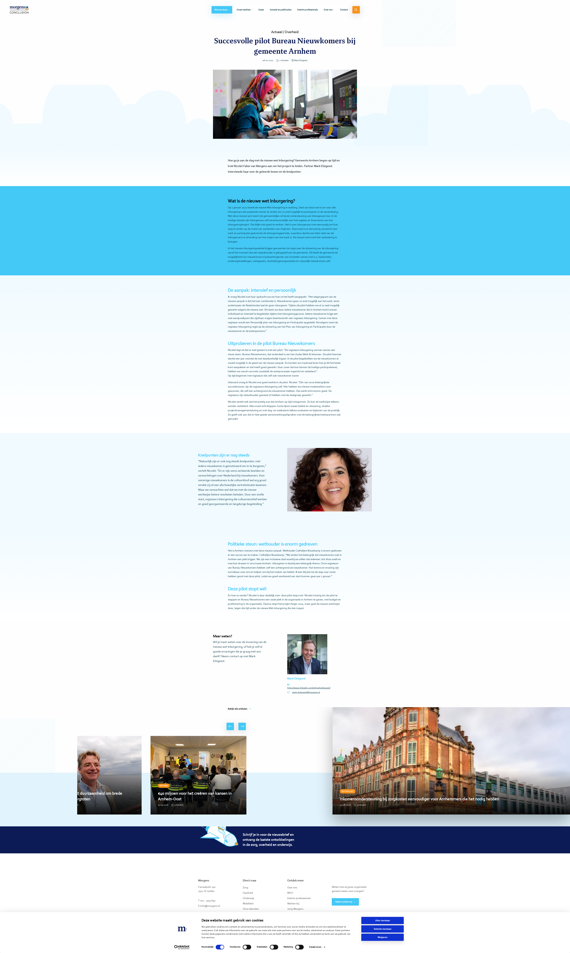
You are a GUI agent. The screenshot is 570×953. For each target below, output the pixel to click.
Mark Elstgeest (300, 60)
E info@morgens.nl (209, 906)
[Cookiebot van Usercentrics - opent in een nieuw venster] (182, 947)
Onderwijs (248, 898)
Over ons (328, 10)
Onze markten (244, 10)
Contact (344, 10)
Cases (261, 10)
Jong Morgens (295, 909)
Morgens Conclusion (19, 10)
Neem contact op (343, 902)
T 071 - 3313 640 (206, 900)
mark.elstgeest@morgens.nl (306, 692)
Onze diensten (251, 909)
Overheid (248, 893)
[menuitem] (222, 9)
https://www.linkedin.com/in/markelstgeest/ (307, 688)
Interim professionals (307, 10)
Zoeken (356, 9)
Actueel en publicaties (280, 10)
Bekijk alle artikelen (237, 709)
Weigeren (382, 937)
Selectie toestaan (382, 929)
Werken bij (293, 903)
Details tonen (315, 947)
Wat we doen (220, 10)
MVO (290, 893)
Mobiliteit (248, 903)
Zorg (245, 887)
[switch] (247, 947)
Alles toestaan (382, 920)
